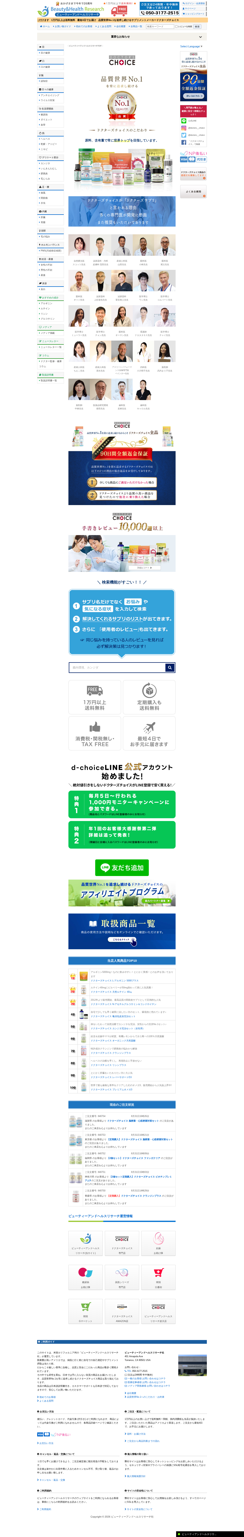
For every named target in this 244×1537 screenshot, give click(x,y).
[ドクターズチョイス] (193, 76)
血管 (42, 124)
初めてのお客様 (83, 26)
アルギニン (46, 303)
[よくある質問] (193, 191)
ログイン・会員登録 (195, 3)
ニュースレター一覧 (51, 347)
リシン (44, 313)
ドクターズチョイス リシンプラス (108, 1065)
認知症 (44, 81)
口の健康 (45, 67)
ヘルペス (45, 139)
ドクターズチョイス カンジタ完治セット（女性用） (118, 1028)
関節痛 (44, 198)
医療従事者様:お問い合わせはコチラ (146, 1382)
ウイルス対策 (47, 100)
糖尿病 (44, 114)
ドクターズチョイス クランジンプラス (111, 1053)
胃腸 (42, 222)
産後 (42, 275)
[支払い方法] (193, 156)
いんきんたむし (48, 168)
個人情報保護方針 (136, 1476)
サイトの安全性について (139, 1509)
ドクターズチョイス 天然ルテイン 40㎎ (111, 991)
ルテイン (45, 308)
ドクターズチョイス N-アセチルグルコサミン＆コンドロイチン (123, 1004)
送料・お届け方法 (136, 1434)
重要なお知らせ (120, 36)
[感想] (193, 173)
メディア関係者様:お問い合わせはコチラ (148, 1385)
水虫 (42, 203)
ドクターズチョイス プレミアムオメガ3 (111, 1089)
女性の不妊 (46, 264)
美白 (42, 289)
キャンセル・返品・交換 (52, 1480)
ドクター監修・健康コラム (50, 364)
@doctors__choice (196, 128)
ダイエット (46, 119)
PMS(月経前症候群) (50, 250)
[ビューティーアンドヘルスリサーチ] (122, 8)
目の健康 (45, 52)
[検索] (169, 668)
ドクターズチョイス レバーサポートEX (111, 1077)
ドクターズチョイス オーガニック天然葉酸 (113, 1040)
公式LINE (192, 121)
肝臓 (42, 217)
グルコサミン (47, 318)
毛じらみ (45, 178)
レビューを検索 (185, 26)
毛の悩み (45, 236)
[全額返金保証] (122, 461)
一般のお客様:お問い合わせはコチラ (146, 1378)
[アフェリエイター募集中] (122, 892)
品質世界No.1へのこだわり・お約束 (145, 1397)
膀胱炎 (44, 173)
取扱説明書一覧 (48, 380)
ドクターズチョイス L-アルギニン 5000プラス (115, 980)
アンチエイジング (49, 95)
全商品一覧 (136, 26)
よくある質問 (104, 26)
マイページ (190, 8)
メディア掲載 (47, 333)
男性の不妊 (46, 270)
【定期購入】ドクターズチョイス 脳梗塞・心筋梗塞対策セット (140, 1139)
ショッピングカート (195, 14)
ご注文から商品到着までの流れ (143, 1441)
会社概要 (121, 26)
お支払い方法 (46, 1443)
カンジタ (45, 163)
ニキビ (44, 149)
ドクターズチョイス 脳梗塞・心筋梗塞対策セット (133, 1120)
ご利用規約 (45, 1509)
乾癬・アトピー (48, 144)
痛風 (42, 192)
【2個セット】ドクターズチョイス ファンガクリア (133, 1158)
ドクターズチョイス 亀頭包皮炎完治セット (113, 1016)
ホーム (46, 26)
